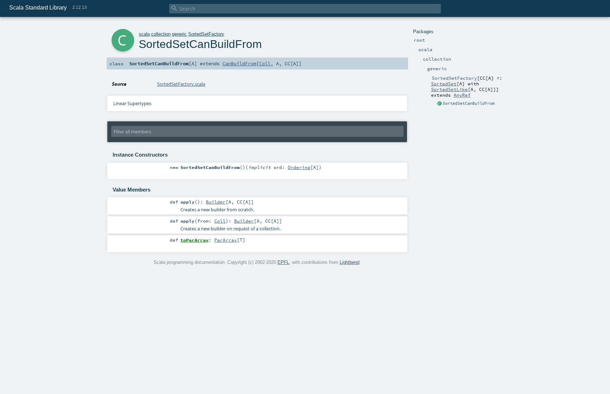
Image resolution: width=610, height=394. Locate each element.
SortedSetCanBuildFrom (469, 103)
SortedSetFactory (206, 34)
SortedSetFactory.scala (181, 84)
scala (144, 34)
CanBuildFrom (239, 63)
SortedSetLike (449, 89)
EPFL (283, 262)
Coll (264, 63)
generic (179, 34)
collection (161, 34)
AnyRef (462, 95)
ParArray (225, 240)
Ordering (299, 167)
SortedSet (443, 83)
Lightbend (349, 262)
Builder (216, 202)
